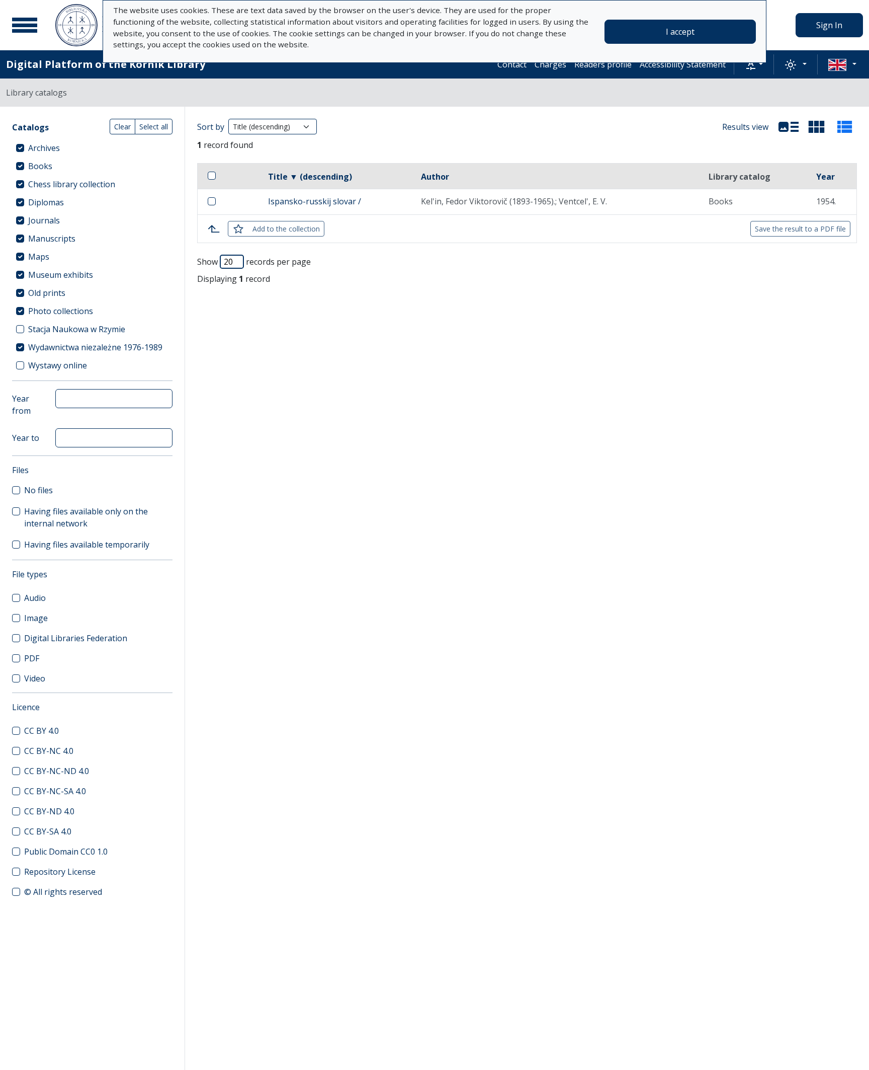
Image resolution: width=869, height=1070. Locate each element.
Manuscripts (51, 238)
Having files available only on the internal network (86, 517)
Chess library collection (71, 184)
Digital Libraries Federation (75, 638)
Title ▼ (310, 176)
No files (38, 490)
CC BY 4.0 (41, 730)
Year (825, 176)
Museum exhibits (60, 274)
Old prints (46, 292)
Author (435, 176)
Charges (550, 64)
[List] (788, 127)
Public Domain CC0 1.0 (66, 851)
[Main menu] (24, 25)
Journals (44, 220)
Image (36, 618)
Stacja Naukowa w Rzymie (76, 329)
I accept (680, 31)
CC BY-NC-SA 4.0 (55, 791)
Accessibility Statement (683, 64)
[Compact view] (817, 127)
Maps (38, 256)
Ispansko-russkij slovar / (314, 201)
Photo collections (60, 311)
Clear (122, 126)
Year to (25, 437)
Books (40, 166)
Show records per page (254, 261)
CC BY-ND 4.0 (49, 811)
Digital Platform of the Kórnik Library (105, 64)
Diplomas (46, 202)
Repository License (60, 871)
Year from (21, 404)
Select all (153, 126)
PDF (31, 658)
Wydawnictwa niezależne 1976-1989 (95, 347)
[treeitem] (92, 148)
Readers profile (603, 64)
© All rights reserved (63, 891)
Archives (44, 148)
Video (34, 678)
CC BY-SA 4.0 (47, 831)
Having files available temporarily (86, 544)
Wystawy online (57, 365)
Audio (35, 597)
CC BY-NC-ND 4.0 (56, 771)
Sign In (829, 25)
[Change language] (842, 64)
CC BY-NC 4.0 (48, 750)
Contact (512, 64)
